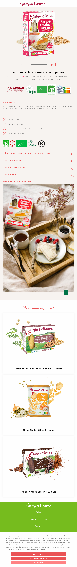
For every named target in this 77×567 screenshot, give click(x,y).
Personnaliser (38, 562)
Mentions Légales (38, 519)
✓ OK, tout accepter (38, 554)
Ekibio (38, 512)
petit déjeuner (18, 76)
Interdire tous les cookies (38, 558)
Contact (38, 526)
